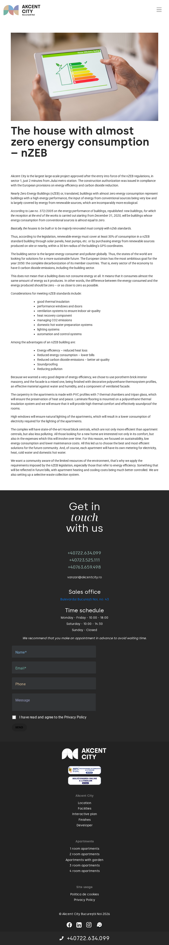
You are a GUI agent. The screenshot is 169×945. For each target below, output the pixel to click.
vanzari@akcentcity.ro (84, 577)
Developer (85, 825)
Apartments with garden (84, 860)
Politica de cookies (84, 894)
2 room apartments (84, 854)
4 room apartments (85, 871)
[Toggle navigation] (159, 10)
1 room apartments (84, 849)
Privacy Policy (75, 717)
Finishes (85, 820)
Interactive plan (84, 814)
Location (84, 803)
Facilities (84, 808)
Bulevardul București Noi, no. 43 (84, 599)
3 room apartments (85, 865)
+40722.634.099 (88, 938)
